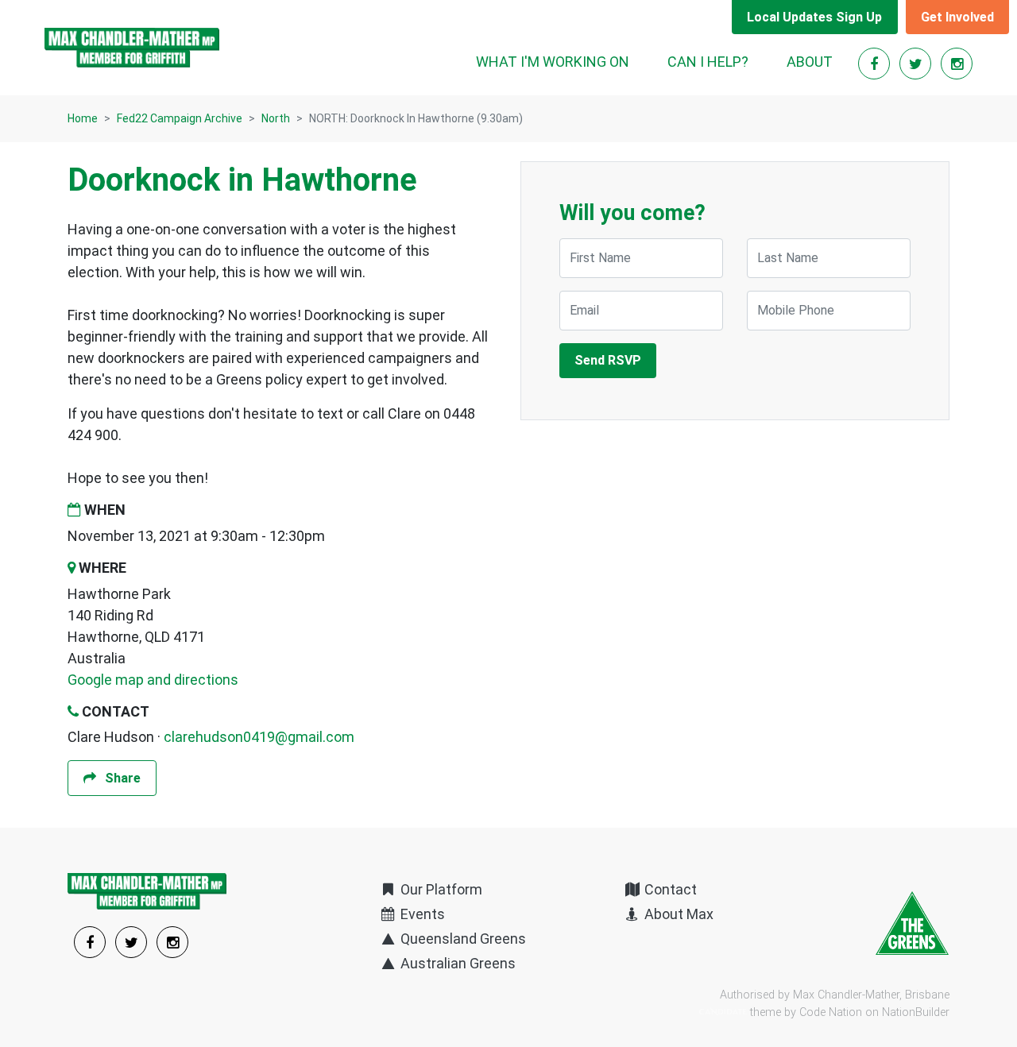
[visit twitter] (916, 64)
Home (83, 118)
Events (421, 914)
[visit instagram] (957, 64)
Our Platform (439, 889)
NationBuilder (915, 1012)
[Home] (131, 47)
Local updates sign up (814, 17)
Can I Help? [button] (707, 61)
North (275, 118)
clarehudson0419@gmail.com (259, 736)
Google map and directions (153, 679)
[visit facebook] (875, 64)
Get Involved (957, 17)
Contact (669, 889)
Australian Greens (456, 963)
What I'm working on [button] (552, 61)
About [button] (810, 61)
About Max (677, 914)
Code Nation (830, 1012)
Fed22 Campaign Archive (179, 118)
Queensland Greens (461, 938)
